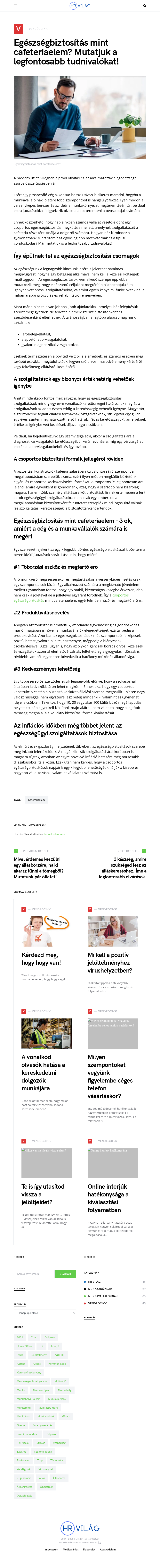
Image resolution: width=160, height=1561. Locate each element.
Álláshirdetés (24, 1487)
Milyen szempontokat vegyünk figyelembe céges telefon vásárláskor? (110, 1076)
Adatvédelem (108, 1549)
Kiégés (37, 1363)
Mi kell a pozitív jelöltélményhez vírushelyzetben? (110, 963)
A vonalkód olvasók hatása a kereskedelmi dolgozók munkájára (43, 1072)
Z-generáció (24, 1478)
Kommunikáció (57, 1363)
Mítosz (66, 1416)
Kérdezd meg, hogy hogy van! (41, 959)
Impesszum (51, 1549)
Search (65, 1274)
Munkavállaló (45, 1416)
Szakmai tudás (43, 1451)
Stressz (40, 1443)
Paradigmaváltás (42, 1425)
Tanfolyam (23, 1460)
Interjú (55, 1346)
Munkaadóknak (100, 1289)
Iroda (20, 1355)
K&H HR (59, 1355)
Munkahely (64, 1390)
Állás (42, 1478)
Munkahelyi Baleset (28, 1399)
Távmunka (56, 1460)
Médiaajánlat (70, 1549)
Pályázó (51, 1434)
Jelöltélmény (39, 1355)
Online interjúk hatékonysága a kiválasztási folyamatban (108, 1198)
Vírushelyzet (45, 1469)
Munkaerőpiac (41, 1390)
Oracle (21, 1425)
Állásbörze (59, 1478)
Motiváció (60, 1381)
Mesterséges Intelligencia (32, 1381)
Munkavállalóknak (103, 1296)
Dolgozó (49, 1337)
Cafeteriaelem (36, 800)
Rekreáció (23, 1443)
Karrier (21, 1363)
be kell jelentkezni (55, 834)
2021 (20, 1337)
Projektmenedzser (28, 1434)
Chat (34, 1337)
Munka (21, 1390)
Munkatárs (23, 1416)
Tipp (40, 1460)
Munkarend (24, 1407)
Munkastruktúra (48, 1407)
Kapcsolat (89, 1549)
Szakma (21, 1451)
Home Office (24, 1346)
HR (41, 1346)
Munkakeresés (57, 1399)
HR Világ (94, 1281)
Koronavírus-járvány (29, 1372)
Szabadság (59, 1443)
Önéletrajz (46, 1487)
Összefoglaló (24, 1495)
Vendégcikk (24, 1469)
